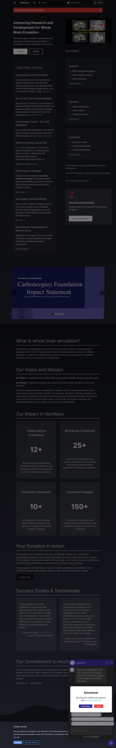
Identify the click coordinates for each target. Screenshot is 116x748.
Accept (17, 742)
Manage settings (31, 742)
